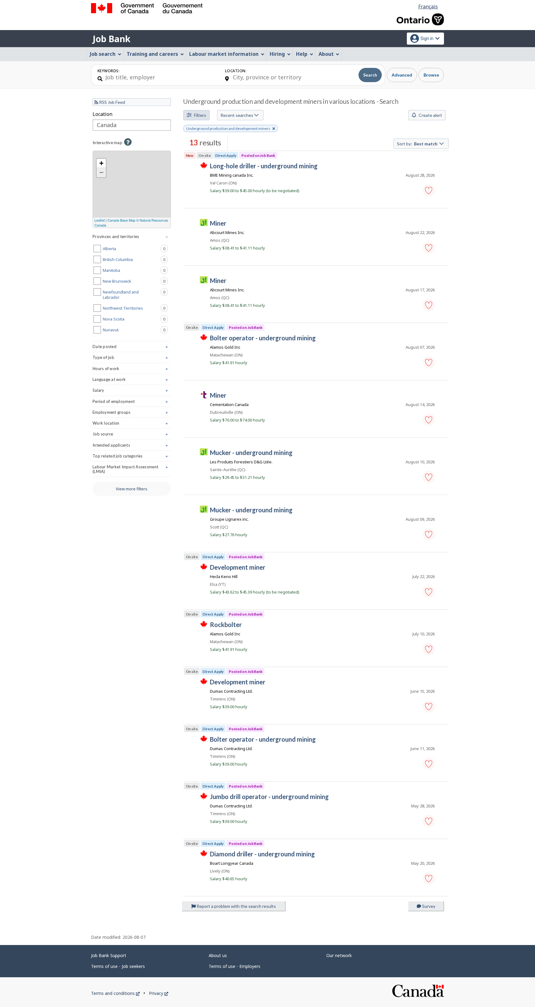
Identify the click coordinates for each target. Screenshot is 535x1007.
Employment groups (132, 413)
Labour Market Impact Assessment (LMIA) (132, 470)
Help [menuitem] (301, 54)
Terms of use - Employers (234, 966)
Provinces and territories (132, 238)
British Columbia (135, 259)
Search (370, 74)
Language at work (132, 381)
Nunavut (135, 330)
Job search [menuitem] (102, 54)
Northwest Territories (135, 308)
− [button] (101, 172)
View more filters (131, 489)
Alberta (135, 248)
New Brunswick (135, 281)
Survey (428, 906)
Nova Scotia (135, 319)
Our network (339, 955)
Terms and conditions (115, 993)
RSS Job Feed (111, 102)
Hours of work (132, 370)
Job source (132, 435)
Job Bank (111, 39)
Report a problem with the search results (236, 906)
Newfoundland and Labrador (135, 294)
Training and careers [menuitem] (152, 54)
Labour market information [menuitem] (224, 54)
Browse (431, 74)
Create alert (430, 115)
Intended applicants (132, 446)
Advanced (402, 74)
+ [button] (101, 163)
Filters (199, 115)
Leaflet (99, 220)
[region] (132, 189)
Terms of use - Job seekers (118, 966)
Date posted (132, 348)
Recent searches (237, 115)
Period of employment (132, 403)
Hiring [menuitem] (277, 54)
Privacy (158, 993)
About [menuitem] (326, 54)
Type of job (132, 359)
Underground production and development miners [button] (228, 129)
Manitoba (135, 270)
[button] (429, 190)
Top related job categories (132, 457)
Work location (132, 424)
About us (218, 955)
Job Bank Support (108, 955)
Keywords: (109, 70)
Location (102, 114)
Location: (235, 70)
